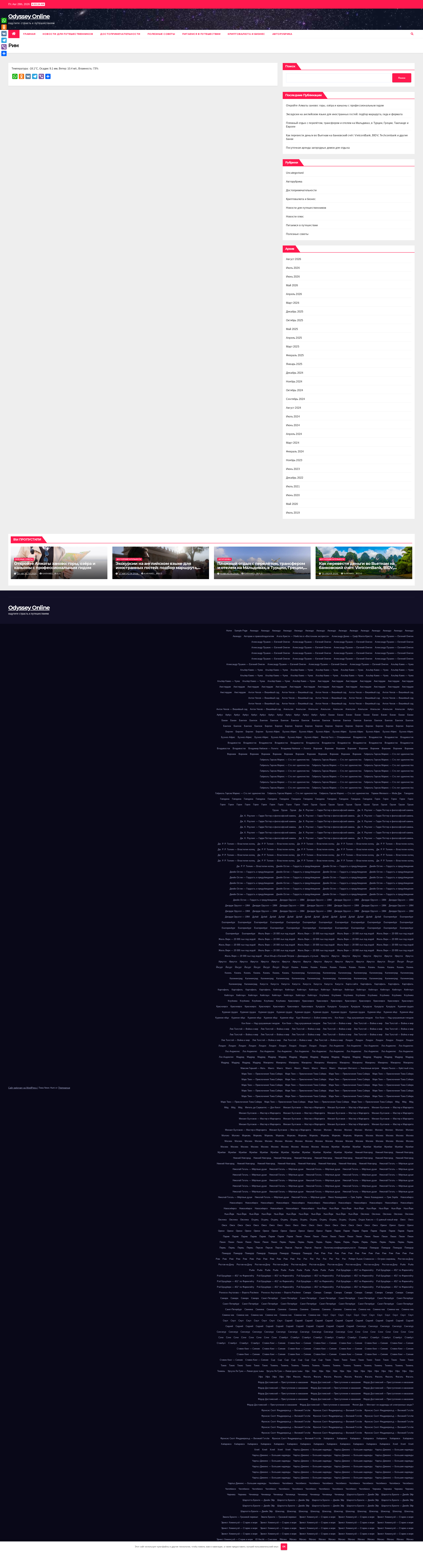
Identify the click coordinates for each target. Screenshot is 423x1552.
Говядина (408, 793)
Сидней (288, 1320)
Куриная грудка (405, 1006)
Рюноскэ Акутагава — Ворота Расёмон (239, 1292)
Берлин (268, 726)
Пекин (299, 1236)
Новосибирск (407, 1197)
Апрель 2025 (294, 337)
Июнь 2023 (293, 469)
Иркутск (325, 956)
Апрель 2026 (294, 294)
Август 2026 (293, 259)
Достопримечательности (120, 34)
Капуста (264, 984)
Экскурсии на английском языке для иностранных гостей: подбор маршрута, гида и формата (344, 114)
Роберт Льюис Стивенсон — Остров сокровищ (372, 1259)
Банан (331, 715)
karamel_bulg (51, 573)
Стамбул (283, 1337)
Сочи (350, 1332)
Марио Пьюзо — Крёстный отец (397, 1068)
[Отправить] (4, 53)
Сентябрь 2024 (295, 399)
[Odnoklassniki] (4, 27)
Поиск (290, 66)
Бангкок (243, 720)
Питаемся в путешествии (201, 34)
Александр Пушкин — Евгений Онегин (394, 636)
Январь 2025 (294, 364)
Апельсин (288, 709)
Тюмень (274, 1365)
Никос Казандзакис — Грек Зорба (345, 1197)
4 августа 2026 (229, 573)
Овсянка (365, 1214)
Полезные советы (161, 34)
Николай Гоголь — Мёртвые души (396, 1163)
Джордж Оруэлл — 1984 (292, 900)
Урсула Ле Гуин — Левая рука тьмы (246, 1371)
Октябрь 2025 (294, 320)
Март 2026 (292, 302)
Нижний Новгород (364, 1152)
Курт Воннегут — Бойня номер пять (314, 1017)
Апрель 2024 (294, 434)
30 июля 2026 (330, 573)
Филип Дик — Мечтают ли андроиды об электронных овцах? (382, 1405)
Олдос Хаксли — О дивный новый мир (378, 1219)
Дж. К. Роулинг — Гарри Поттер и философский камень (327, 810)
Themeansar (64, 1088)
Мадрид (240, 1057)
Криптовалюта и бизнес (246, 34)
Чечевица (253, 1494)
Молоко (317, 1130)
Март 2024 (292, 442)
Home (229, 630)
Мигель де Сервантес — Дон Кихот (263, 1107)
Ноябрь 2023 (294, 460)
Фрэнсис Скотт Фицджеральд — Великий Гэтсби (285, 1410)
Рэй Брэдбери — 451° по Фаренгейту (355, 1270)
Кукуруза (320, 1006)
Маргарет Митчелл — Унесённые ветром (358, 1068)
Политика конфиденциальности (340, 1247)
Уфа (307, 1371)
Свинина (249, 1309)
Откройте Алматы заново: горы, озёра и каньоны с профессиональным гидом (335, 105)
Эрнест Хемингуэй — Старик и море (317, 1517)
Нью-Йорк (322, 1208)
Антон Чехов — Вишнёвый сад (263, 692)
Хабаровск (329, 1438)
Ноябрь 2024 (294, 381)
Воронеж (317, 748)
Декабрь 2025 (294, 311)
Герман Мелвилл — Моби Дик (386, 793)
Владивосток (359, 737)
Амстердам (323, 681)
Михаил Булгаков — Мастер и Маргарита (304, 1107)
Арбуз (410, 709)
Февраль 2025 (295, 355)
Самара (307, 1292)
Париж (328, 1231)
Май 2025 (292, 329)
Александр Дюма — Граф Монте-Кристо (352, 636)
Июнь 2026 (293, 276)
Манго (271, 1068)
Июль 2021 (293, 486)
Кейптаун (278, 989)
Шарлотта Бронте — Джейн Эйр (363, 1494)
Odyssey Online (29, 16)
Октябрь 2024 (294, 390)
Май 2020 (292, 504)
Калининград (298, 973)
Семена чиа (350, 1309)
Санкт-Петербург (269, 1298)
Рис (299, 1259)
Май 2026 (292, 285)
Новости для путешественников (68, 34)
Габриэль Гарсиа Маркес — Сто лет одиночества (388, 754)
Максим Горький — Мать (253, 1068)
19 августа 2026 (27, 573)
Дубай (255, 916)
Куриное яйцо (374, 1012)
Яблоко (283, 1539)
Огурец (254, 1219)
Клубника (324, 995)
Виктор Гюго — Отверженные (336, 737)
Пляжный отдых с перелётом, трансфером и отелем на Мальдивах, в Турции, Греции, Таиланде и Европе (261, 567)
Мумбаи (335, 1146)
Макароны (268, 1062)
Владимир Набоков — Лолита (263, 748)
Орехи (383, 1225)
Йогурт (391, 961)
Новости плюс (295, 216)
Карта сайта (352, 984)
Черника (376, 1489)
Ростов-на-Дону (405, 1259)
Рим (316, 1253)
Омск (402, 1219)
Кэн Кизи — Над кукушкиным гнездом (354, 1017)
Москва (369, 1135)
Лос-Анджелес (336, 1046)
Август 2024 (293, 407)
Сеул (325, 1315)
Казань (294, 967)
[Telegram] (4, 40)
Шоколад (279, 1511)
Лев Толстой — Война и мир (337, 1023)
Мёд (397, 1102)
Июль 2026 (293, 267)
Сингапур (361, 1326)
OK (284, 1546)
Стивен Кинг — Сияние (273, 1343)
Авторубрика (282, 34)
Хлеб (395, 1444)
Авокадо (254, 630)
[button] (412, 34)
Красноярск (294, 1001)
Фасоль (297, 1376)
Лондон (349, 1040)
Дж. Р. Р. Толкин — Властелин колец (236, 844)
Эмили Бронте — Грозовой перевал (240, 1517)
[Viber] (4, 47)
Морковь (246, 1135)
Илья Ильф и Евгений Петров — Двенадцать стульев (291, 956)
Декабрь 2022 (294, 477)
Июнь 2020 (293, 495)
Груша (314, 804)
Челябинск (274, 1483)
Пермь (283, 1242)
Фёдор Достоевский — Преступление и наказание (283, 1382)
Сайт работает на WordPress (23, 1088)
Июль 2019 (293, 512)
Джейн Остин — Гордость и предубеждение (298, 866)
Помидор (362, 1247)
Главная (29, 34)
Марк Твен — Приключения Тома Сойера (262, 1074)
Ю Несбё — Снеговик (266, 1539)
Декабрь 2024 (294, 372)
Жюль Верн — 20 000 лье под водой (276, 933)
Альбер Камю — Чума (402, 664)
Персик (259, 1247)
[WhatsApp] (4, 20)
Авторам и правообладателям (259, 636)
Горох (377, 799)
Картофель (366, 984)
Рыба (402, 1264)
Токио (328, 1360)
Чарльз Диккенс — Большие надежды (312, 1449)
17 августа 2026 (129, 573)
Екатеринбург (390, 916)
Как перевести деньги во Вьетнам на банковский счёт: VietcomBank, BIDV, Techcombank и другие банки (356, 567)
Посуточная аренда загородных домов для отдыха (318, 147)
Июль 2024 (293, 416)
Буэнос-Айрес (273, 731)
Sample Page (240, 630)
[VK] (4, 33)
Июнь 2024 (293, 425)
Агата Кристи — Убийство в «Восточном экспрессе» (303, 636)
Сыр (273, 1360)
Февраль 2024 (295, 451)
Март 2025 (292, 346)
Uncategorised (295, 172)
